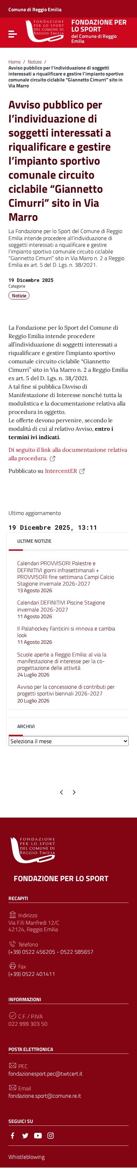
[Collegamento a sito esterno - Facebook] (12, 1135)
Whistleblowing (26, 1156)
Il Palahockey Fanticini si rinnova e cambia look (66, 635)
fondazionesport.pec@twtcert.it (45, 1073)
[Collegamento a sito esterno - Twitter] (25, 1135)
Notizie (35, 62)
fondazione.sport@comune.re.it (44, 1095)
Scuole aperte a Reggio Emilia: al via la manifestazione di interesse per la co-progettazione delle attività (61, 664)
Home (14, 62)
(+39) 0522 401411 (31, 974)
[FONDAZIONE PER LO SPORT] (45, 30)
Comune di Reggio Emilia (34, 9)
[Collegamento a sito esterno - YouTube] (38, 1135)
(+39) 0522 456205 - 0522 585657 (50, 952)
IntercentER (61, 470)
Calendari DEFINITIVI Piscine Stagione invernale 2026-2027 (61, 609)
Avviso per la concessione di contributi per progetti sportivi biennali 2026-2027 (66, 693)
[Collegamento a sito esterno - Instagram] (50, 1135)
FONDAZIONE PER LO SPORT (98, 30)
